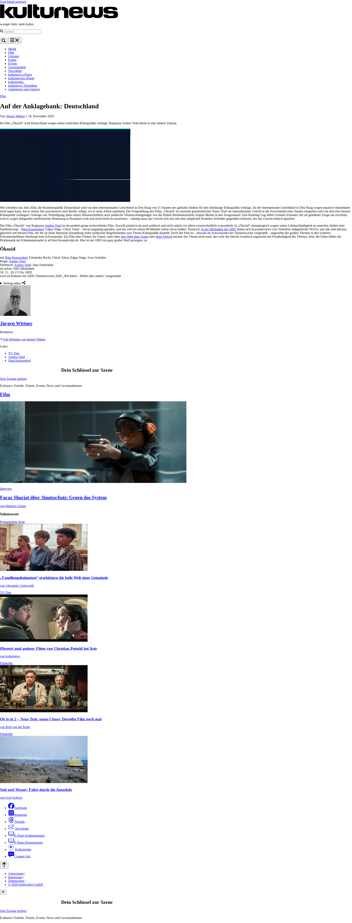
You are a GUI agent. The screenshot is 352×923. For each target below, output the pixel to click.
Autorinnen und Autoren (24, 89)
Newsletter (15, 71)
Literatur (13, 56)
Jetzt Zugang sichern (13, 379)
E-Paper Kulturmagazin (29, 835)
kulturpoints (15, 82)
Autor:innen (16, 873)
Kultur (12, 60)
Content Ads (22, 856)
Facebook (20, 808)
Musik (12, 49)
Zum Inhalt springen (13, 1)
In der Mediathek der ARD (218, 229)
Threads (19, 821)
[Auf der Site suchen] (3, 41)
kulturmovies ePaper (21, 78)
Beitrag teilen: (12, 283)
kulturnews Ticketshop (22, 85)
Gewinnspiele (17, 67)
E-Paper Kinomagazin (28, 842)
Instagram (20, 814)
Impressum (15, 877)
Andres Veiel (53, 225)
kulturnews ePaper (20, 74)
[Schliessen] (3, 892)
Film (11, 52)
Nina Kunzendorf (32, 229)
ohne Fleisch (164, 236)
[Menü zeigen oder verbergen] (14, 40)
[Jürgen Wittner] (176, 301)
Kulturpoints (22, 849)
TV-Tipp (13, 353)
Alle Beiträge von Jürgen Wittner (23, 339)
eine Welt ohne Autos (134, 236)
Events (12, 63)
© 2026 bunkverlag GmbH (25, 884)
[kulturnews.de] (59, 17)
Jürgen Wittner (15, 116)
